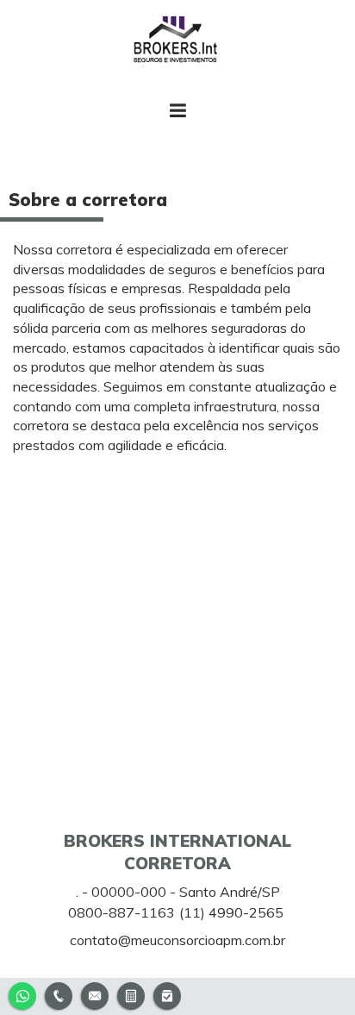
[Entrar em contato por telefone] (58, 996)
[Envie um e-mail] (95, 994)
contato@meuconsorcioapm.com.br (177, 940)
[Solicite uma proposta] (131, 994)
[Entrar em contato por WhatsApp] (22, 994)
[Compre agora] (167, 994)
